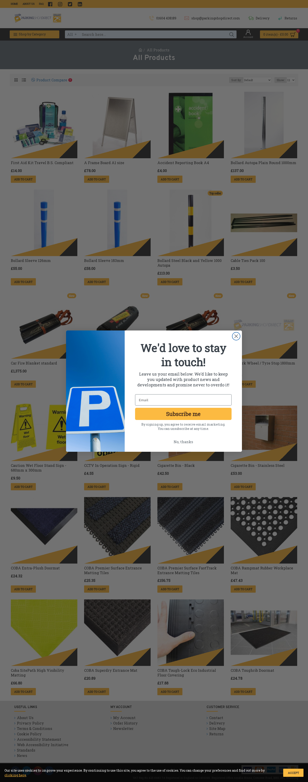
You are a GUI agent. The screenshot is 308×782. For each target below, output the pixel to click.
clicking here (15, 775)
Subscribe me (183, 413)
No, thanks (183, 441)
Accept (293, 773)
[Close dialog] (236, 336)
